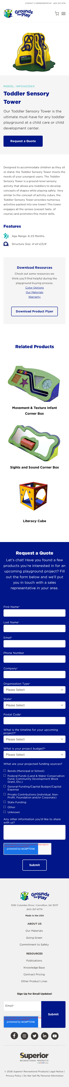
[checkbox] (34, 791)
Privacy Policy (14, 1075)
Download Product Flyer (34, 311)
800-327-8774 (59, 3)
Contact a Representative (38, 3)
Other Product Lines (34, 981)
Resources (34, 953)
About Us (34, 923)
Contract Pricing (34, 974)
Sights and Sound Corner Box (34, 467)
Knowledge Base (34, 967)
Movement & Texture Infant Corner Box (34, 410)
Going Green (34, 937)
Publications (34, 960)
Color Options (34, 287)
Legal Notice (56, 1071)
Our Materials (34, 292)
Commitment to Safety (34, 944)
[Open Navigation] (63, 13)
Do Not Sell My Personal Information (43, 1075)
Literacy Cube (34, 521)
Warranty (34, 296)
